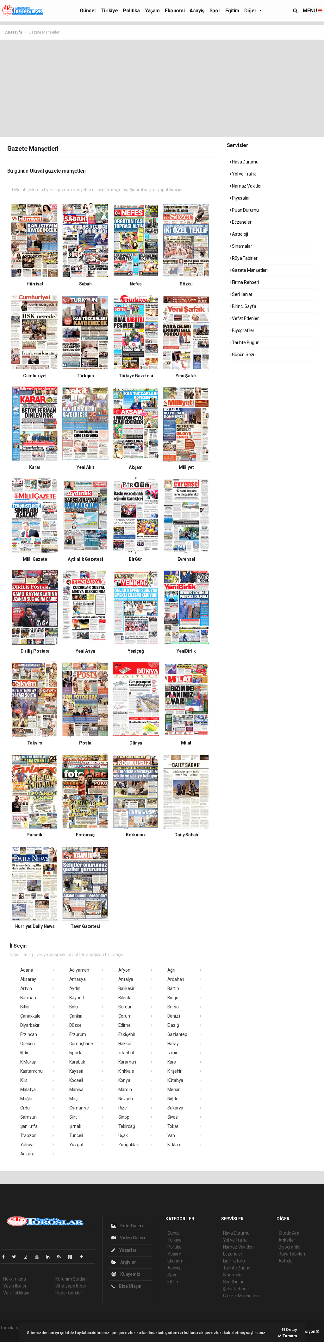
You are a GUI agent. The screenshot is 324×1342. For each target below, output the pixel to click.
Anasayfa (14, 32)
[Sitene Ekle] (84, 1256)
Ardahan (175, 979)
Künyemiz (129, 1274)
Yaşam (152, 11)
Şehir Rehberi (236, 1288)
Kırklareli (175, 1144)
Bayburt (77, 997)
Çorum (125, 1016)
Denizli (173, 1016)
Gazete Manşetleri (249, 270)
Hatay (173, 1043)
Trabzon (28, 1135)
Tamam (289, 1335)
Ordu (25, 1107)
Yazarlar (127, 1250)
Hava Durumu (245, 161)
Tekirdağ (126, 1126)
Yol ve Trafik (243, 173)
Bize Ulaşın (129, 1286)
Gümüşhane (81, 1043)
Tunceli (76, 1135)
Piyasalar (240, 198)
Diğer (251, 11)
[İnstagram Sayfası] (28, 1256)
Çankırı (76, 1016)
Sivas (172, 1117)
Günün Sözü (243, 354)
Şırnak (75, 1126)
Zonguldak (128, 1144)
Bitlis (24, 1006)
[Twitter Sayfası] (16, 1256)
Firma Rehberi (245, 282)
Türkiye (109, 11)
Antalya (126, 979)
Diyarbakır (30, 1025)
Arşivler (127, 1262)
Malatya (28, 1089)
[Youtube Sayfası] (39, 1256)
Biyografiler (242, 330)
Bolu (73, 1006)
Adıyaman (79, 970)
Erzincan (28, 1034)
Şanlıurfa (29, 1126)
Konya (124, 1080)
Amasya (77, 979)
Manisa (76, 1089)
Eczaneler (241, 222)
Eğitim (232, 11)
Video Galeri (132, 1237)
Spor (214, 11)
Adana (26, 970)
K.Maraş (28, 1061)
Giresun (27, 1043)
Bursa (173, 1006)
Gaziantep (177, 1034)
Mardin (125, 1089)
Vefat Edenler (245, 318)
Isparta (76, 1052)
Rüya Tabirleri (244, 258)
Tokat (172, 1126)
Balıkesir (126, 988)
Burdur (125, 1006)
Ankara (27, 1153)
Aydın (74, 988)
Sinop (123, 1117)
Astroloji (239, 234)
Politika (131, 11)
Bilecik (124, 997)
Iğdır (24, 1052)
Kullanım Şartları (71, 1278)
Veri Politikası (16, 1292)
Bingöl (173, 997)
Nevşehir (126, 1098)
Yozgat (76, 1144)
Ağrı (171, 970)
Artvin (26, 988)
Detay (291, 1329)
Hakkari (125, 1043)
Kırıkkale (126, 1071)
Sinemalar (233, 1274)
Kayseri (76, 1071)
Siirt (73, 1117)
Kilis (24, 1080)
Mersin (174, 1089)
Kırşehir (174, 1071)
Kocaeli (76, 1080)
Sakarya (175, 1107)
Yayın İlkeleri (15, 1285)
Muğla (26, 1098)
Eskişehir (126, 1034)
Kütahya (175, 1080)
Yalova (27, 1144)
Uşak (123, 1135)
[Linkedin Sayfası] (50, 1256)
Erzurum (77, 1034)
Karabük (77, 1061)
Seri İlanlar (241, 294)
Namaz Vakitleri (247, 186)
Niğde (172, 1098)
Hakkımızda (14, 1278)
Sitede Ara (288, 1233)
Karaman (127, 1061)
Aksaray (28, 979)
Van (171, 1135)
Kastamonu (31, 1071)
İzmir (172, 1052)
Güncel (88, 11)
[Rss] (61, 1256)
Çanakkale (30, 1016)
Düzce (75, 1025)
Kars (171, 1061)
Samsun (28, 1117)
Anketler (286, 1240)
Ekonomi (174, 11)
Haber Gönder (68, 1292)
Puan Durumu (245, 210)
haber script (11, 1334)
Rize (122, 1107)
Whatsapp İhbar (70, 1285)
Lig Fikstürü (234, 1260)
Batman (28, 997)
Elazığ (173, 1025)
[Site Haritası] (73, 1256)
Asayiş (197, 11)
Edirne (124, 1025)
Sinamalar (241, 246)
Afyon (124, 970)
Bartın (173, 988)
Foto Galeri (131, 1225)
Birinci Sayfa (243, 306)
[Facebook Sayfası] (6, 1256)
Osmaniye (79, 1107)
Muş (73, 1098)
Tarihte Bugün (245, 342)
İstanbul (126, 1052)
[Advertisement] (162, 87)
